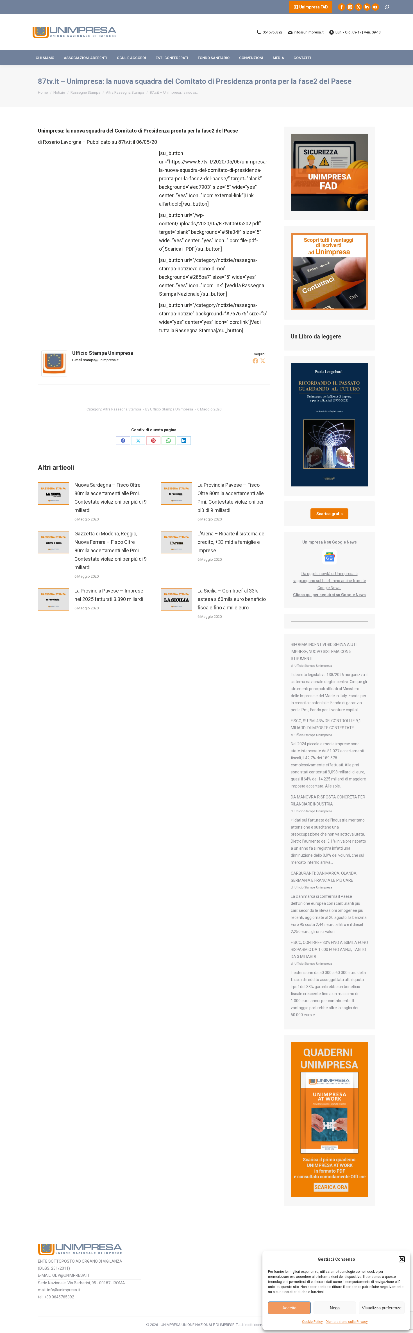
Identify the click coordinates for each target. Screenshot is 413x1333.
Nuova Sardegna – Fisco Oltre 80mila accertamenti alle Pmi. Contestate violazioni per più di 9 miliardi (110, 497)
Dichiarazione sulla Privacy (347, 1322)
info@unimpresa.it (309, 32)
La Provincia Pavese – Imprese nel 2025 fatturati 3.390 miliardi (108, 595)
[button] (402, 1259)
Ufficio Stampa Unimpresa (102, 353)
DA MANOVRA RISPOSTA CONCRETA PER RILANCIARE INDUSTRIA (328, 800)
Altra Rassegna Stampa (122, 409)
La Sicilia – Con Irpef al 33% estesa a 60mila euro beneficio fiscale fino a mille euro (232, 599)
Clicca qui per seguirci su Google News (329, 595)
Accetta (289, 1307)
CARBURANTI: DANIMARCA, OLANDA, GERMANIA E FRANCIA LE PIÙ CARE (324, 877)
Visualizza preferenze (381, 1307)
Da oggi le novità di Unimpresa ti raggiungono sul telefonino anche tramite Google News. (329, 580)
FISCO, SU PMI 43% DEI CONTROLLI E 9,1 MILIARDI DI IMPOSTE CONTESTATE (326, 724)
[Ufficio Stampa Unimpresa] (54, 375)
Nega (335, 1307)
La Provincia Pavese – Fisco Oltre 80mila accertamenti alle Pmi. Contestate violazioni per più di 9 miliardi (231, 497)
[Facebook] (255, 360)
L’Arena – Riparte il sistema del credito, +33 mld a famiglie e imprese (232, 542)
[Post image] (53, 493)
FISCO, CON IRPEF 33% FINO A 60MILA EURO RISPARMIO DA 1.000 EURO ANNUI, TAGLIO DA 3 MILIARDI (329, 949)
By (169, 409)
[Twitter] (262, 360)
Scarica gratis (329, 513)
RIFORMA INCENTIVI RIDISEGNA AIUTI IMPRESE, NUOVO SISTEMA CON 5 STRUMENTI (324, 651)
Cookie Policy (312, 1322)
